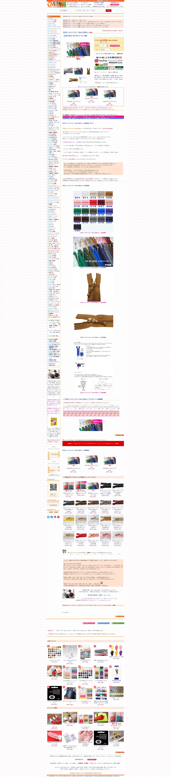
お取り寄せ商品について (54, 349)
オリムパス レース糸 (53, 127)
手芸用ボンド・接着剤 (54, 79)
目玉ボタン (51, 88)
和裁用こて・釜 (52, 171)
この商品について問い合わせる (103, 77)
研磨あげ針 (55, 241)
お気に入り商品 (52, 341)
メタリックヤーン (53, 217)
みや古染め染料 (52, 267)
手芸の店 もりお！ (67, 20)
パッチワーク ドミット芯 (54, 303)
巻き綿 (57, 293)
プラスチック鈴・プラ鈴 (54, 94)
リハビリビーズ (52, 66)
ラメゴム (51, 222)
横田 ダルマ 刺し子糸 (54, 163)
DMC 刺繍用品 (52, 134)
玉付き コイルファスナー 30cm (101, 26)
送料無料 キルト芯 (53, 299)
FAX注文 (121, 79)
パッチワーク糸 (52, 181)
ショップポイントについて (54, 342)
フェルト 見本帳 (52, 19)
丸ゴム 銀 (51, 226)
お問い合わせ (52, 365)
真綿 (54, 293)
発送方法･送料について (74, 6)
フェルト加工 (52, 38)
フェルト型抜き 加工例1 (54, 42)
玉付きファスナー (53, 195)
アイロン (51, 233)
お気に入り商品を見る (113, 72)
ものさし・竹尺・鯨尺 (54, 188)
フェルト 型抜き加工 (53, 40)
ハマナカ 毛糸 (52, 103)
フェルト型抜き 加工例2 (54, 43)
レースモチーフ (52, 130)
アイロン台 (56, 233)
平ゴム (50, 221)
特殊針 (50, 243)
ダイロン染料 (52, 265)
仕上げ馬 (51, 176)
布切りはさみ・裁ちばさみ (54, 186)
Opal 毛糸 (51, 113)
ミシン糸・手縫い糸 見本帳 (54, 258)
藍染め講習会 (57, 270)
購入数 (96, 45)
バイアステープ (52, 214)
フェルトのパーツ (53, 37)
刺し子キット (52, 164)
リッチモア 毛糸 (52, 105)
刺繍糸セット (51, 147)
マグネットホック (53, 205)
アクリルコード (52, 212)
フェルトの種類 (52, 21)
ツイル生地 (51, 281)
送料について (99, 75)
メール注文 (115, 79)
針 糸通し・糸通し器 (53, 245)
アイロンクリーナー (53, 234)
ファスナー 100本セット (100, 23)
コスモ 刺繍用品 (52, 139)
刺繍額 (58, 151)
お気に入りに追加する (101, 72)
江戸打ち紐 (51, 211)
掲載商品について (53, 347)
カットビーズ (57, 60)
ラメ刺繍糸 (57, 147)
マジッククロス (54, 391)
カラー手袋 (51, 77)
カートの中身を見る (98, 4)
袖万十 (53, 175)
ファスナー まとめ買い (54, 202)
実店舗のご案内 (52, 360)
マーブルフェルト (53, 31)
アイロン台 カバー (53, 236)
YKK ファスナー (83, 20)
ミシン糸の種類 (52, 255)
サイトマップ (52, 363)
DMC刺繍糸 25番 (53, 137)
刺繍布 (50, 151)
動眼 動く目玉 (52, 86)
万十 (50, 175)
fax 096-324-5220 (88, 776)
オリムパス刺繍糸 (53, 142)
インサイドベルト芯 (53, 190)
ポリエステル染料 (53, 269)
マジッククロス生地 (53, 286)
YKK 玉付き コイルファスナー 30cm (113, 21)
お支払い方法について (74, 4)
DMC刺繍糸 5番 (52, 135)
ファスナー (73, 565)
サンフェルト (52, 23)
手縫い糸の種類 (52, 257)
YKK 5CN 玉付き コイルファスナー (96, 21)
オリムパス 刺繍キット (54, 158)
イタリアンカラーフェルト (54, 33)
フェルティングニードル (54, 49)
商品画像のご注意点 (53, 346)
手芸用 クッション (53, 296)
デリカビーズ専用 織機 (54, 72)
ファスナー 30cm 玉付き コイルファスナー (100, 25)
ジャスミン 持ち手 (53, 308)
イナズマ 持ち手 (52, 306)
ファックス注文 (86, 6)
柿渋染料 (51, 264)
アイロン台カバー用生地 (54, 284)
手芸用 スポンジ (52, 294)
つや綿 (50, 293)
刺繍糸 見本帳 (52, 149)
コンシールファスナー (54, 197)
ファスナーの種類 (53, 193)
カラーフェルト (52, 25)
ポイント (119, 6)
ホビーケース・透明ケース (54, 81)
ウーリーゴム (52, 228)
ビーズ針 (58, 243)
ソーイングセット (53, 185)
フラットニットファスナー (54, 198)
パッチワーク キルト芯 (54, 301)
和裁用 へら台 (52, 168)
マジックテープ (52, 389)
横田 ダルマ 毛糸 (53, 106)
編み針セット (52, 123)
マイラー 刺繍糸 (52, 144)
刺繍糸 (49, 387)
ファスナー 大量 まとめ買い (88, 23)
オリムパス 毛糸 (52, 108)
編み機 (50, 120)
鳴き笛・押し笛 (52, 96)
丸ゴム (54, 221)
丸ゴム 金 (51, 224)
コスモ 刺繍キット (53, 156)
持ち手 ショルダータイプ (54, 310)
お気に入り (85, 2)
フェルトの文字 (52, 35)
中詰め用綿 (55, 291)
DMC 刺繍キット (53, 154)
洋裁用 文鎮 (51, 178)
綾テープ (51, 216)
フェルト (57, 386)
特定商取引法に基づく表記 (99, 6)
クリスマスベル (56, 93)
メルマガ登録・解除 (53, 335)
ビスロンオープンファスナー (54, 200)
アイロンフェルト (53, 30)
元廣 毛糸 (51, 112)
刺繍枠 (54, 151)
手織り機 (55, 120)
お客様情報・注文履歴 (99, 2)
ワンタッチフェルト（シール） (54, 28)
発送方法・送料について (54, 354)
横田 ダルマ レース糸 (54, 129)
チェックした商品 (87, 4)
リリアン (56, 216)
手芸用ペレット (52, 84)
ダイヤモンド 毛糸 (53, 110)
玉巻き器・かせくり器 (54, 122)
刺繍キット (51, 152)
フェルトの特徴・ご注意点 (54, 351)
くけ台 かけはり (52, 169)
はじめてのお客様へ (73, 2)
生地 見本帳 (51, 274)
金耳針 (50, 241)
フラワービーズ (52, 62)
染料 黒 (50, 262)
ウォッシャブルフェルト (54, 26)
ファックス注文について (54, 344)
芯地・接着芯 (52, 287)
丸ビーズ (51, 60)
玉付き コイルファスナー (87, 26)
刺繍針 (54, 243)
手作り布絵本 (52, 382)
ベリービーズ (52, 64)
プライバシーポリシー (101, 756)
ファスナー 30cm (85, 25)
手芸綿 (50, 291)
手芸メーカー (75, 20)
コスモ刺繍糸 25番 (53, 140)
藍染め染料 (51, 270)
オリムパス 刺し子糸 (53, 161)
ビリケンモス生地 (53, 276)
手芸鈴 (50, 93)
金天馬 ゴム (51, 229)
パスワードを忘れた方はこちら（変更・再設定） (110, 763)
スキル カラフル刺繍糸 (54, 146)
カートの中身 (119, 75)
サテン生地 (51, 282)
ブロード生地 (52, 279)
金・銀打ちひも (52, 209)
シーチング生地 (52, 277)
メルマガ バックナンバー (54, 361)
